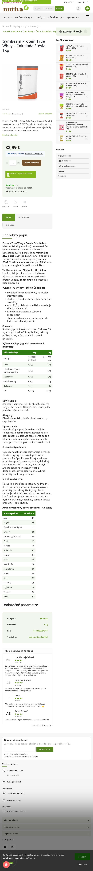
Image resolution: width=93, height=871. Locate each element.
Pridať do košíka (32, 163)
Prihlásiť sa (44, 749)
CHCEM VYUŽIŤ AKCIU (12, 3)
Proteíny (44, 618)
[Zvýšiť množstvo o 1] (18, 163)
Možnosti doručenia (18, 191)
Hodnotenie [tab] (23, 217)
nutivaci (61, 171)
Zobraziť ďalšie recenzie (41, 725)
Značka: (45, 114)
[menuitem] (7, 17)
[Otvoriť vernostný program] (6, 864)
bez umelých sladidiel (38, 637)
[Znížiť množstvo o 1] (7, 163)
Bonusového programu (34, 154)
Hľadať (59, 8)
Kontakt (81, 2)
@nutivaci (62, 176)
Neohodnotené (17, 114)
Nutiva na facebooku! (66, 166)
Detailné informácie (10, 135)
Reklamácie (69, 2)
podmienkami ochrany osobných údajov (21, 756)
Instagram (13, 847)
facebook (5, 847)
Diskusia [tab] (10, 225)
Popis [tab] (8, 217)
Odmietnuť (82, 864)
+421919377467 (64, 161)
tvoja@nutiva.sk (64, 156)
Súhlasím (82, 857)
